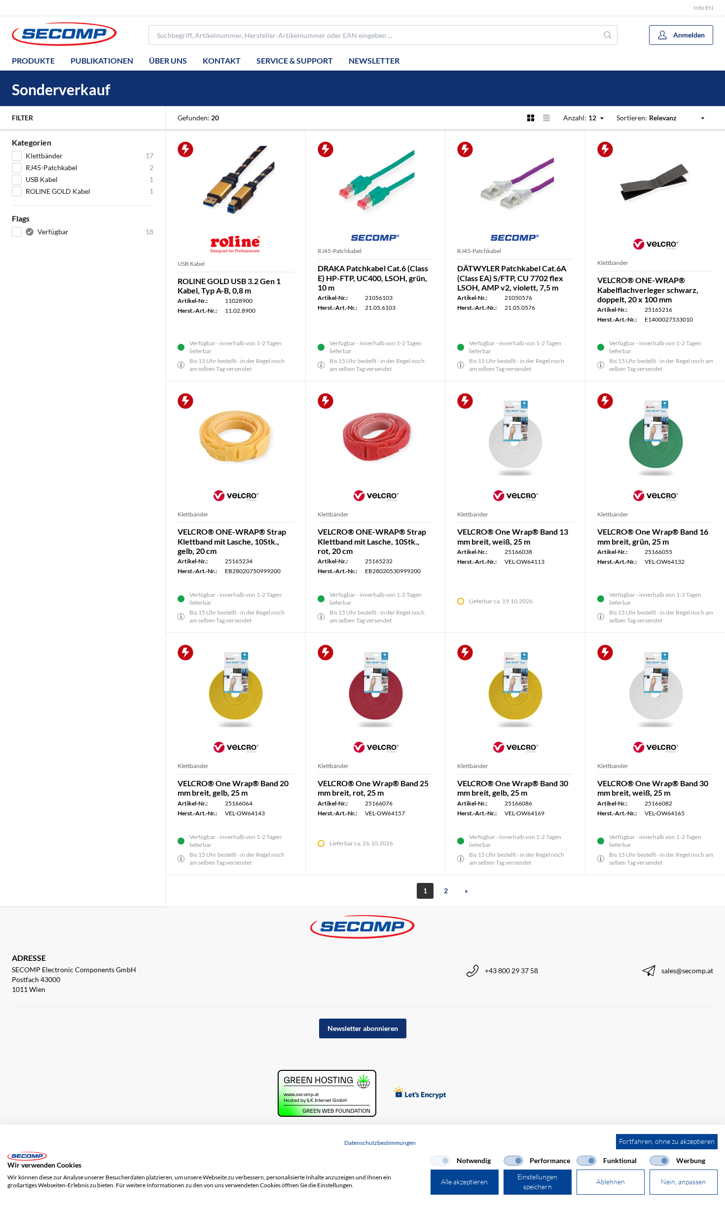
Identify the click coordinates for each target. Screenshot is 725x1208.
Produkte (33, 60)
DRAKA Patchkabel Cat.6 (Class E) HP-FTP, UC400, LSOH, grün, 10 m (373, 277)
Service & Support (294, 60)
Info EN (703, 7)
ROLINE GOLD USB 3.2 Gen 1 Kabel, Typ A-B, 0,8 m (229, 285)
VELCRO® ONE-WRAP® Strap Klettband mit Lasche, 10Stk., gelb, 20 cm (232, 541)
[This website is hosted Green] (327, 1093)
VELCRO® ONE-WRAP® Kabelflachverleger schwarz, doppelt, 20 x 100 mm (647, 289)
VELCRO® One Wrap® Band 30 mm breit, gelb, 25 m (512, 787)
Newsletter (374, 60)
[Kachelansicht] (531, 118)
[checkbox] (440, 1161)
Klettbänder (612, 262)
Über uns (168, 60)
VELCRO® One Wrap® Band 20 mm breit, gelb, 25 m (233, 787)
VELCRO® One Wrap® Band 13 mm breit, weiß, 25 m (512, 536)
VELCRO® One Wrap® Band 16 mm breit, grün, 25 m (652, 536)
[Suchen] (608, 35)
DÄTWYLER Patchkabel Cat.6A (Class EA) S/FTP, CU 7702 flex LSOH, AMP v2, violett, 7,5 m (511, 277)
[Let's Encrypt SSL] (420, 1093)
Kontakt (222, 60)
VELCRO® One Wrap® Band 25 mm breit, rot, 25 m (373, 787)
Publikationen (102, 60)
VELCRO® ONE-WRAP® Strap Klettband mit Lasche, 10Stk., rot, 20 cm (372, 541)
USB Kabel (191, 263)
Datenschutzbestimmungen (380, 1142)
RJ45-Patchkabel (340, 251)
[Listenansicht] (546, 118)
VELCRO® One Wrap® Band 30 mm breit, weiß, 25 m (652, 787)
